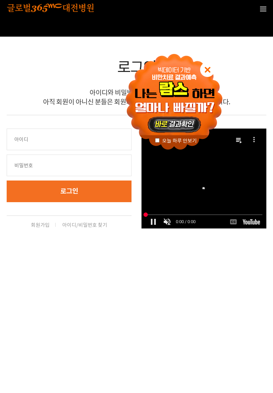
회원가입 (40, 225)
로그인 (69, 191)
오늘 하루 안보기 (179, 141)
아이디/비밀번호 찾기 (84, 225)
